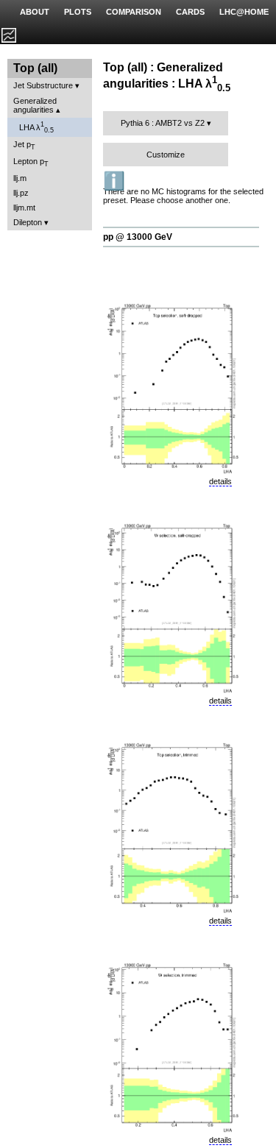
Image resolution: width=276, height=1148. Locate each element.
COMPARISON (133, 11)
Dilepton (27, 222)
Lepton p (31, 162)
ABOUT (34, 11)
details (220, 481)
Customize (165, 154)
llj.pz (21, 192)
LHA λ (36, 127)
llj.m (19, 178)
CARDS (190, 11)
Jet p (24, 145)
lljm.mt (24, 207)
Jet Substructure (43, 85)
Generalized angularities (35, 105)
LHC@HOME (244, 11)
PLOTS (77, 11)
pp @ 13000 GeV (137, 237)
